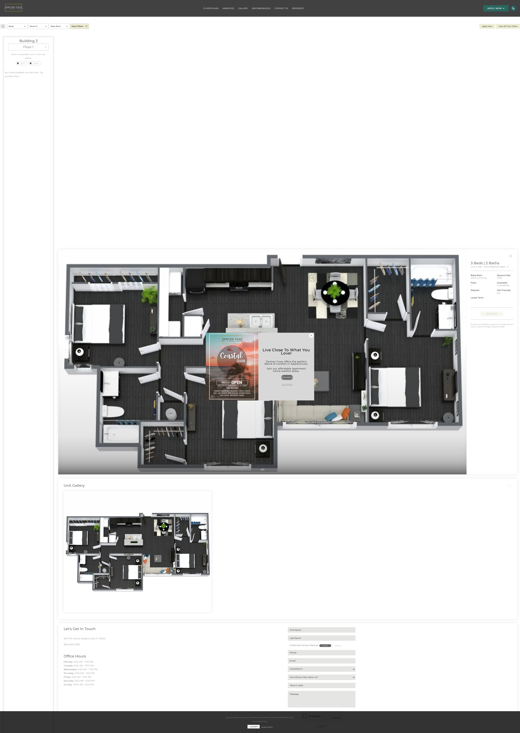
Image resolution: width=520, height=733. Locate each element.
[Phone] (513, 8)
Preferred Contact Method (304, 645)
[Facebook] (64, 650)
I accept (253, 727)
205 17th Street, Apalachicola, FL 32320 (84, 638)
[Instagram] (69, 650)
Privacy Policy (267, 727)
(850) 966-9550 (72, 644)
